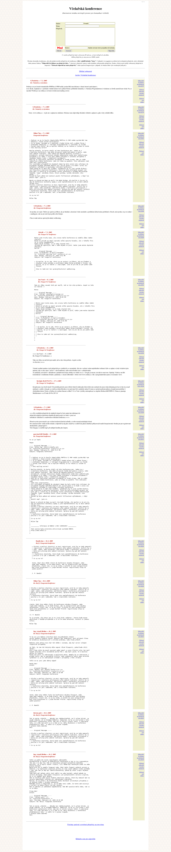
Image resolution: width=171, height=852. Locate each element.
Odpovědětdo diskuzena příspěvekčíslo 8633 (140, 715)
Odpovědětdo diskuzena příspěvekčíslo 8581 (140, 135)
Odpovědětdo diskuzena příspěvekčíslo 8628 (140, 583)
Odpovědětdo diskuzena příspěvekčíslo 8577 (140, 83)
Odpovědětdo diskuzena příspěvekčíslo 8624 (140, 543)
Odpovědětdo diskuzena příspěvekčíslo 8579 (140, 109)
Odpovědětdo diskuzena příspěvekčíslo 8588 (140, 234)
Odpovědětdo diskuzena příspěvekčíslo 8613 (140, 436)
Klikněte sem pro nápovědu (85, 839)
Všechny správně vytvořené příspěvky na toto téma (85, 824)
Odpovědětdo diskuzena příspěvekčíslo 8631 (140, 633)
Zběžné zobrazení (85, 71)
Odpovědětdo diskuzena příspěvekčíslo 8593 (140, 282)
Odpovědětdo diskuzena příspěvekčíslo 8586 (140, 208)
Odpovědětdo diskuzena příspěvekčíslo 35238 (140, 383)
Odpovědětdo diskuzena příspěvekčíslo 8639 (140, 756)
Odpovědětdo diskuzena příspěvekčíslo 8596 (140, 350)
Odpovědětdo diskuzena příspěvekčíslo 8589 (140, 409)
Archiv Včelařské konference (85, 75)
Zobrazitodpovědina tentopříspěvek (141, 92)
